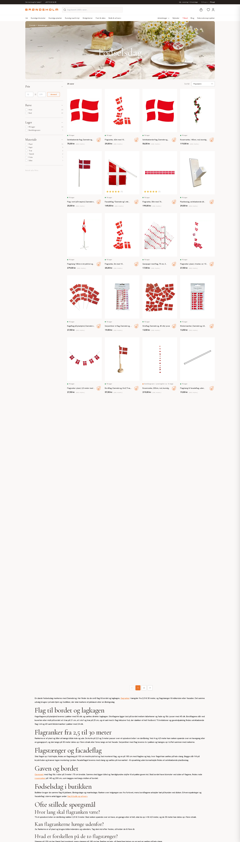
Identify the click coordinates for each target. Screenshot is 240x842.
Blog (192, 18)
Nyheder (176, 18)
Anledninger (162, 18)
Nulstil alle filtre (31, 170)
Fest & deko (101, 18)
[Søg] (65, 10)
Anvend (54, 94)
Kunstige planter (55, 18)
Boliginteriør (88, 18)
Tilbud (185, 18)
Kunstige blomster (38, 18)
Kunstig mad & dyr (72, 18)
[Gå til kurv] (201, 10)
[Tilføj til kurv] (98, 139)
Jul (26, 18)
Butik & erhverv (115, 18)
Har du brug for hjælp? (33, 2)
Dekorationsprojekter (206, 18)
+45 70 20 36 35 (50, 2)
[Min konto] (213, 9)
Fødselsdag (55, 25)
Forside (32, 25)
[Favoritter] (208, 9)
